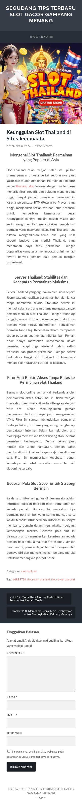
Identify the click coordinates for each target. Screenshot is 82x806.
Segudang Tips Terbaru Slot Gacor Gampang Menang (41, 14)
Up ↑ (42, 797)
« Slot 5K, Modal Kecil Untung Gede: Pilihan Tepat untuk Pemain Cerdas (36, 598)
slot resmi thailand (38, 579)
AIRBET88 (19, 579)
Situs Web (14, 733)
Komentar (16, 653)
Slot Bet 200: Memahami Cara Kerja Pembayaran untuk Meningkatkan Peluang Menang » (42, 612)
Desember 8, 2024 (19, 146)
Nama (12, 697)
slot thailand (29, 571)
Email (12, 715)
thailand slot (25, 186)
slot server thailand (63, 579)
